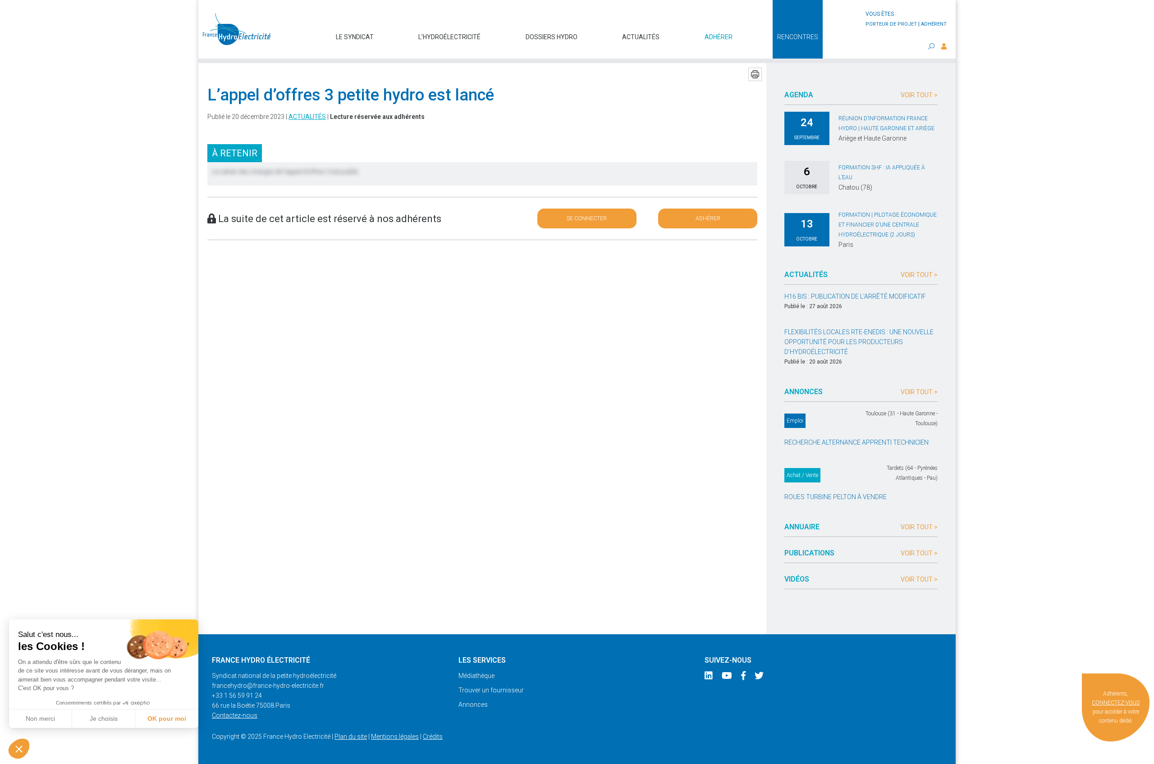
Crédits (433, 736)
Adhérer (719, 37)
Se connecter (587, 218)
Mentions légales (395, 736)
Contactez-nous (234, 715)
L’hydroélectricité (449, 37)
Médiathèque (476, 675)
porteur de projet (891, 24)
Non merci (40, 718)
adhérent (934, 24)
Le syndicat (355, 37)
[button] (19, 748)
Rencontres (797, 37)
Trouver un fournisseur (491, 690)
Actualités (640, 37)
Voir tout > (919, 95)
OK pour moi (166, 718)
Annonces (473, 704)
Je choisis (104, 718)
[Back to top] (1140, 750)
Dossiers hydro (551, 37)
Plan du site (350, 736)
